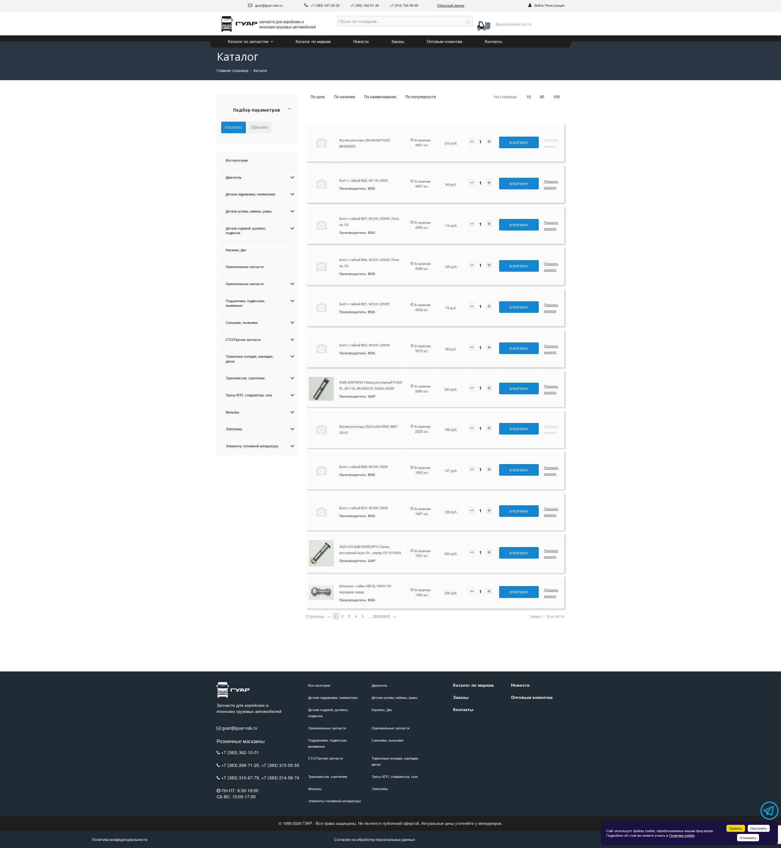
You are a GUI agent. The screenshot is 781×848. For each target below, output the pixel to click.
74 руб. (450, 307)
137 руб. (450, 470)
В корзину (518, 142)
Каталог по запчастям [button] (249, 41)
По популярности (420, 96)
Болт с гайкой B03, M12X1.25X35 (364, 344)
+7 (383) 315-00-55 (280, 765)
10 (529, 96)
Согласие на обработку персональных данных (374, 839)
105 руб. (450, 266)
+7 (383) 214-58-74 (280, 778)
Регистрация (554, 5)
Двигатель (234, 177)
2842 (377, 616)
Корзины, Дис (236, 249)
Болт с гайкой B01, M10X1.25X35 (364, 303)
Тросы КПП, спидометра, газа (249, 394)
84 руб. (450, 184)
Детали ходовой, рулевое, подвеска (246, 230)
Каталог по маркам (313, 41)
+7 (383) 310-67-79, (241, 778)
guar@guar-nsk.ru (268, 5)
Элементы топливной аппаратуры (252, 445)
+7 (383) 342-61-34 (365, 5)
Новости (361, 41)
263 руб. (450, 389)
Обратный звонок (450, 5)
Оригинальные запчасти (245, 266)
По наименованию (380, 96)
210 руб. (450, 143)
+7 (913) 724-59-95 (404, 5)
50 (542, 96)
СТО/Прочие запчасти (243, 339)
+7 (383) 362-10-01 (240, 752)
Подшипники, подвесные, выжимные (245, 303)
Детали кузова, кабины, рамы (249, 211)
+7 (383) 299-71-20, (241, 765)
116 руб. (450, 225)
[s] (467, 21)
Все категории (237, 160)
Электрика (234, 428)
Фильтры (232, 412)
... (369, 616)
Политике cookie (681, 835)
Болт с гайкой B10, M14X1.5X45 (363, 507)
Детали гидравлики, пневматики (250, 193)
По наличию (344, 96)
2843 (385, 616)
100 (556, 96)
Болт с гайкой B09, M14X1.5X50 (363, 466)
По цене (318, 96)
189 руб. (450, 429)
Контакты (493, 41)
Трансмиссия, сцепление (245, 377)
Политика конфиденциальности (119, 839)
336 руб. (450, 592)
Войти (539, 5)
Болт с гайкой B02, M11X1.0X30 (363, 180)
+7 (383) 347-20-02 (325, 5)
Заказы (397, 41)
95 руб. (450, 348)
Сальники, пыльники (241, 322)
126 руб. (450, 511)
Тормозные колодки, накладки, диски (249, 358)
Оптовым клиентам (444, 41)
